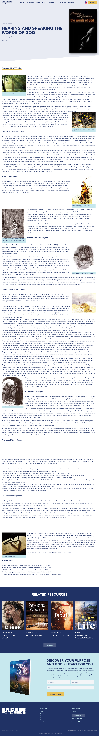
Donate (92, 2)
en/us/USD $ (77, 715)
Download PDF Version (12, 68)
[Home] (7, 2)
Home (41, 711)
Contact (63, 2)
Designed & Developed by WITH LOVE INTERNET (49, 733)
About (22, 2)
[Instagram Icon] (75, 721)
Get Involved (30, 2)
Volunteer (43, 722)
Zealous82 (71, 2)
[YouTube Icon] (79, 721)
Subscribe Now (55, 694)
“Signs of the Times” (63, 552)
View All (49, 645)
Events (51, 2)
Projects (44, 2)
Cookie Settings (14, 730)
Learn (38, 2)
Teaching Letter (7, 632)
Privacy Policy (5, 730)
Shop (57, 2)
